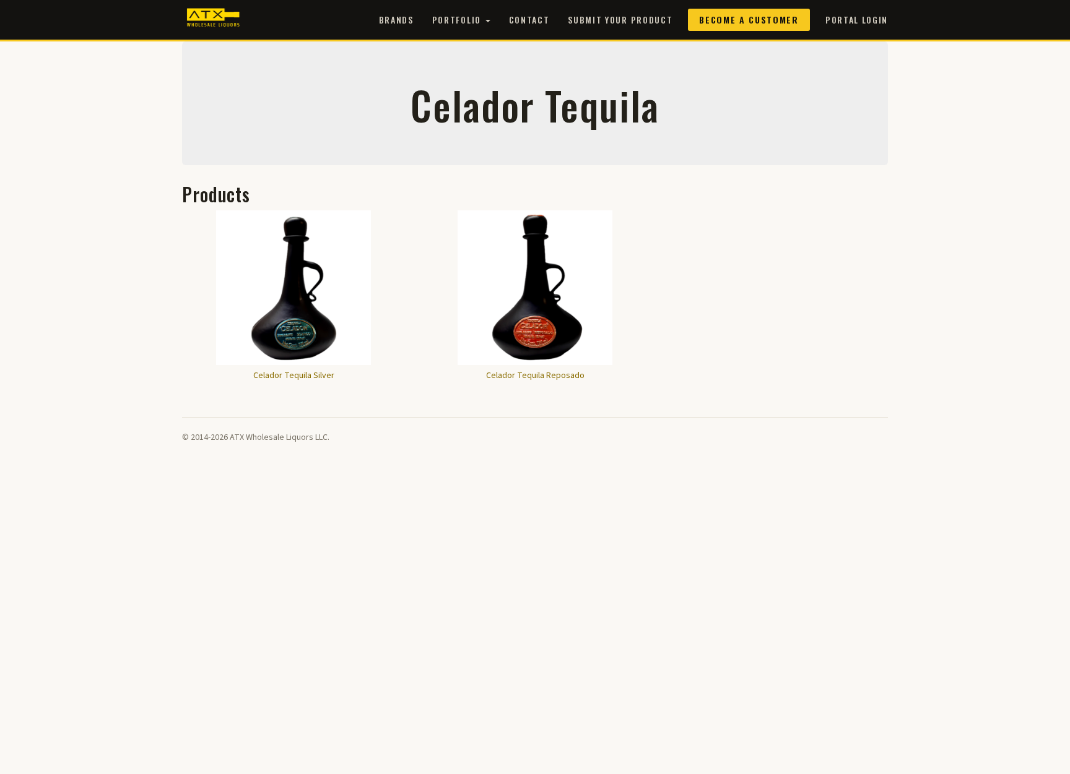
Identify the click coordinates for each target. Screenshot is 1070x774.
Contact (529, 19)
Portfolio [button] (458, 19)
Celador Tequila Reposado (535, 375)
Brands (396, 19)
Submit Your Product (620, 19)
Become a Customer (749, 19)
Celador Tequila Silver (293, 375)
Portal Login (856, 19)
